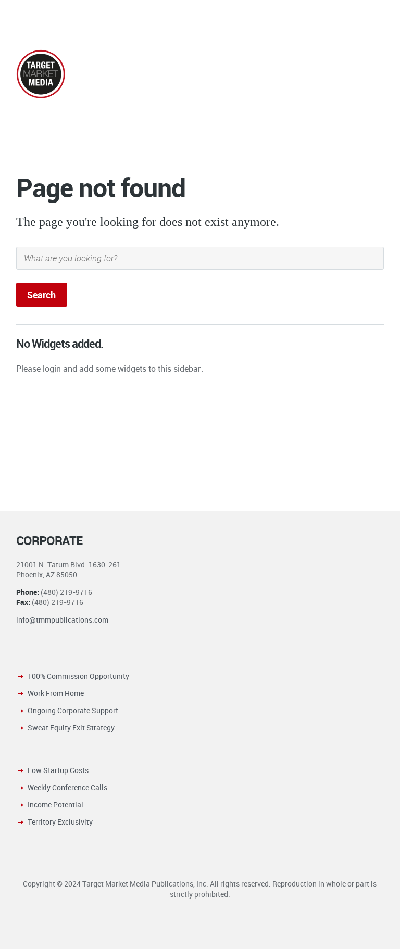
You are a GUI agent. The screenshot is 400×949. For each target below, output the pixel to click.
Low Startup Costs (58, 770)
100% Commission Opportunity (78, 676)
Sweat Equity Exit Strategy (71, 727)
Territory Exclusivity (60, 822)
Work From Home (56, 693)
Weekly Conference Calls (67, 787)
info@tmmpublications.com (62, 620)
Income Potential (55, 804)
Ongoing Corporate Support (73, 710)
